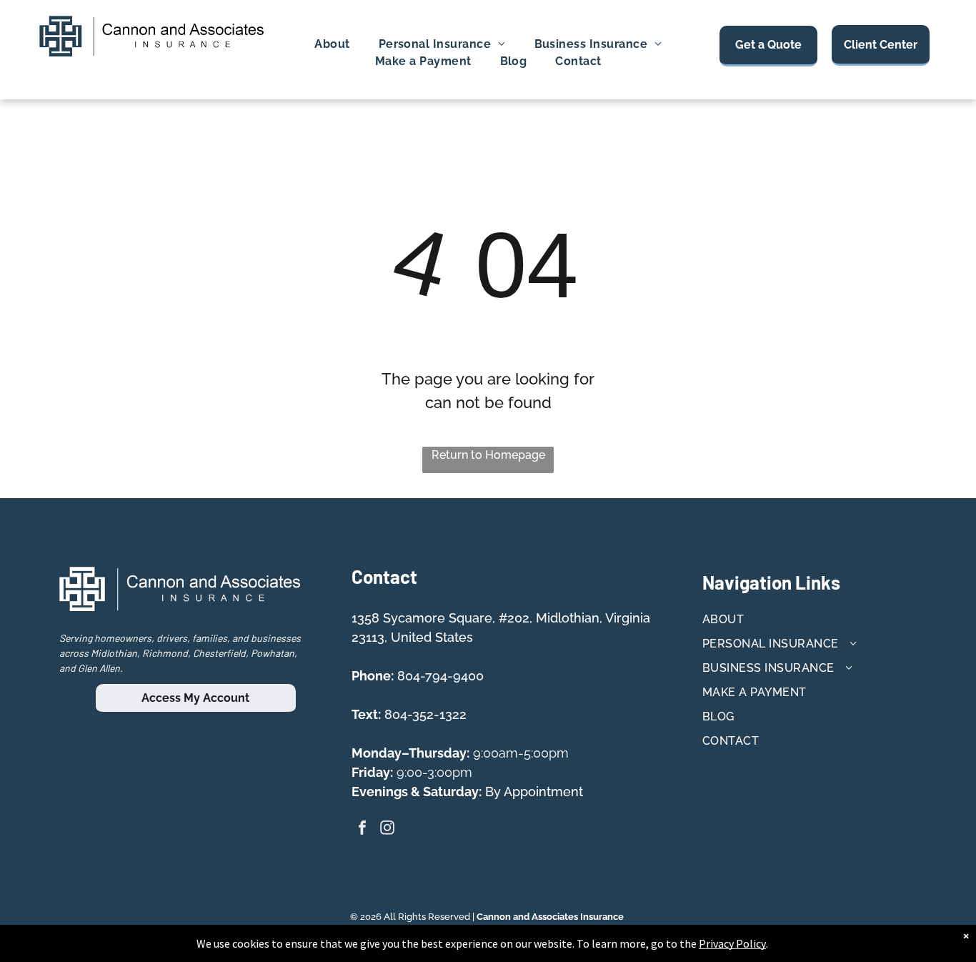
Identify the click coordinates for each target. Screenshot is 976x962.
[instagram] (387, 829)
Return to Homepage (488, 455)
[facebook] (362, 829)
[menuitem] (332, 44)
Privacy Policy (732, 943)
